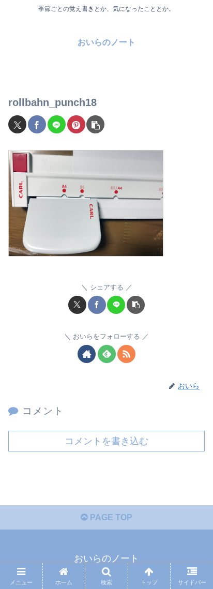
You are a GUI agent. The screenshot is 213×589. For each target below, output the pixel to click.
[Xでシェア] (17, 124)
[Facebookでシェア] (37, 124)
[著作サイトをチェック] (87, 354)
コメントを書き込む (106, 441)
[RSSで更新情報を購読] (126, 354)
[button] (95, 124)
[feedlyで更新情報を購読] (107, 354)
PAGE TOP (110, 517)
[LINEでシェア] (57, 124)
